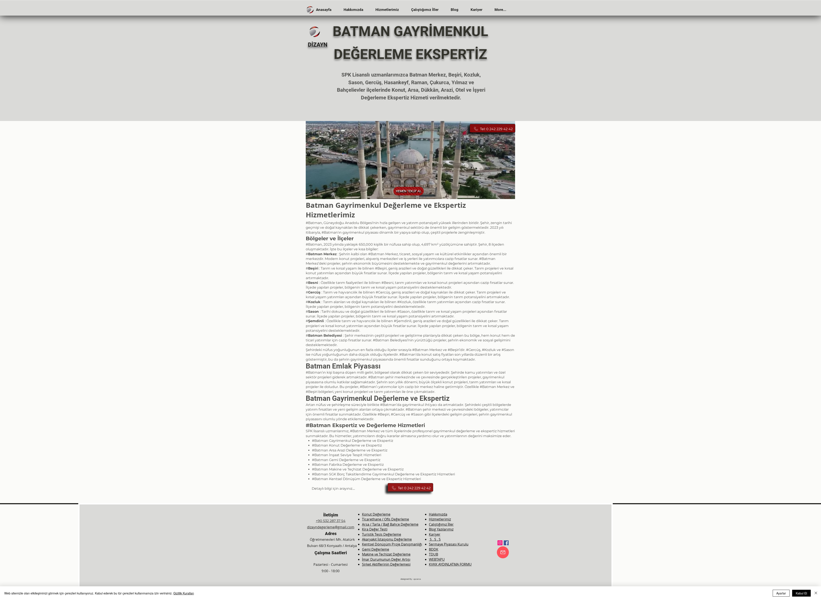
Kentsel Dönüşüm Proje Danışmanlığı (392, 544)
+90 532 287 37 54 (331, 521)
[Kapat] (815, 593)
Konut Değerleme (376, 514)
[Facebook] (506, 542)
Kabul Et (801, 593)
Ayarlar (781, 593)
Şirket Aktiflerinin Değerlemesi (386, 564)
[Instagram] (500, 542)
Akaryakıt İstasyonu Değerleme (387, 539)
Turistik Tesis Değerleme (381, 534)
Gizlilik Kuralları (183, 593)
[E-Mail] (502, 552)
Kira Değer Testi (374, 529)
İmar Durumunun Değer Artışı (386, 559)
